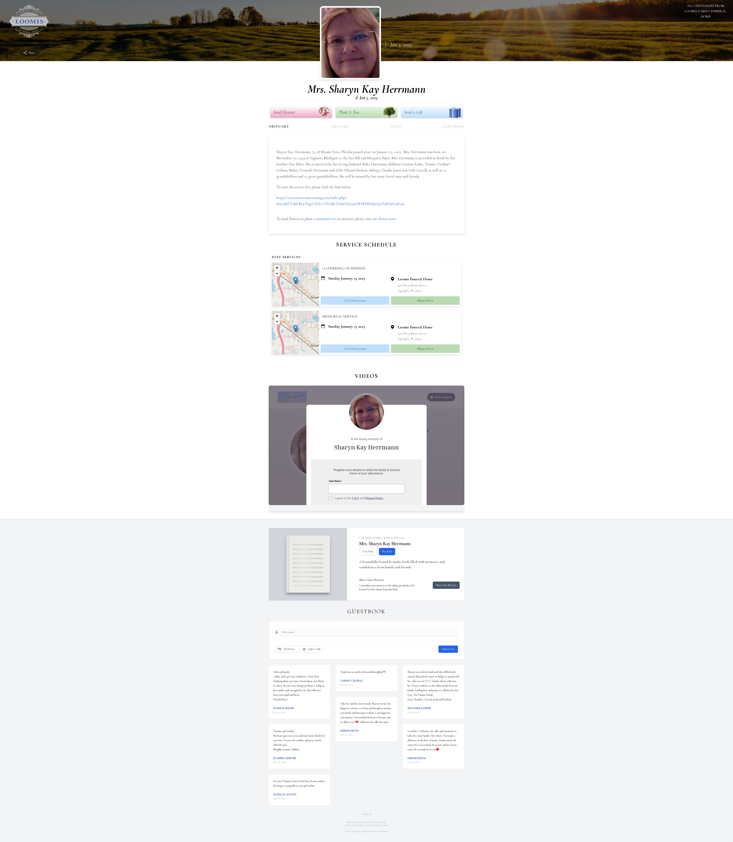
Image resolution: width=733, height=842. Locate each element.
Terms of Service (375, 825)
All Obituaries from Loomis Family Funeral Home (705, 11)
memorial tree (326, 219)
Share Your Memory (446, 585)
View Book (367, 551)
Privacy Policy (358, 825)
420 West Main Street (412, 285)
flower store (387, 219)
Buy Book (387, 551)
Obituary (279, 126)
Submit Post (448, 649)
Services (339, 126)
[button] (295, 280)
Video (395, 126)
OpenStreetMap (370, 831)
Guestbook (453, 126)
